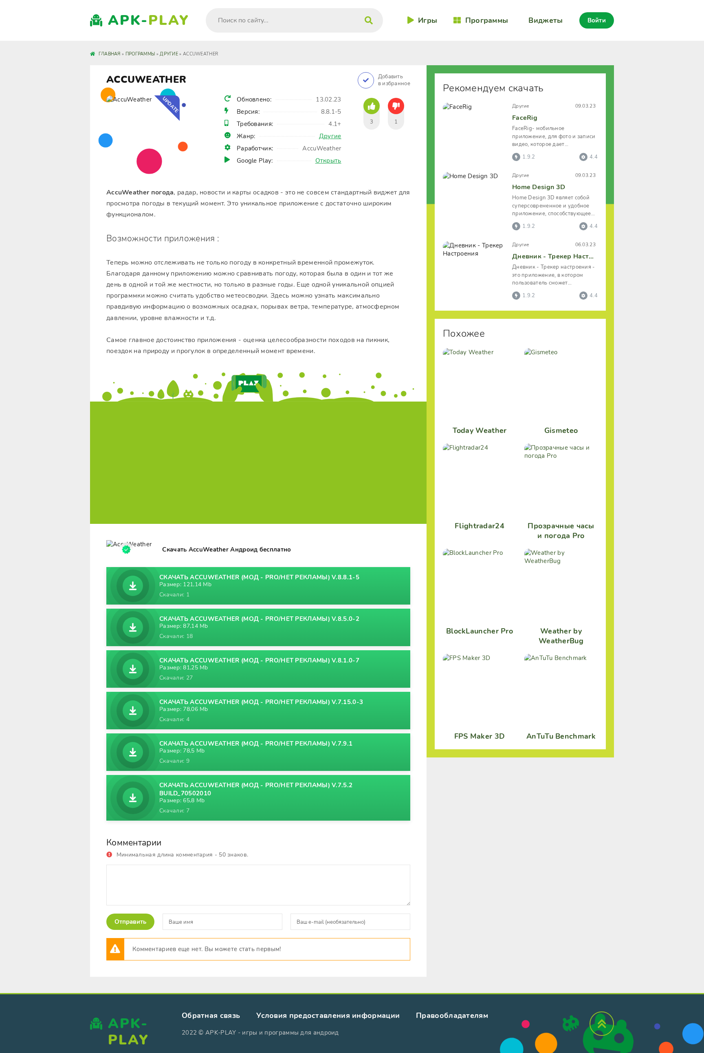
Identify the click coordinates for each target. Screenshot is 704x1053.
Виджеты (545, 20)
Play (148, 20)
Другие (330, 136)
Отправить (130, 922)
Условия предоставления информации (328, 1015)
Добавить (394, 80)
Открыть (328, 161)
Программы (486, 20)
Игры (427, 20)
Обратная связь (211, 1015)
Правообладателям (452, 1015)
